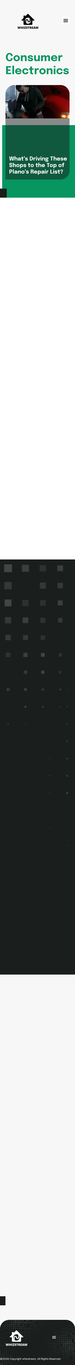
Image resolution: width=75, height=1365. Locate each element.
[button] (66, 20)
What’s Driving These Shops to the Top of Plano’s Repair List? (38, 165)
